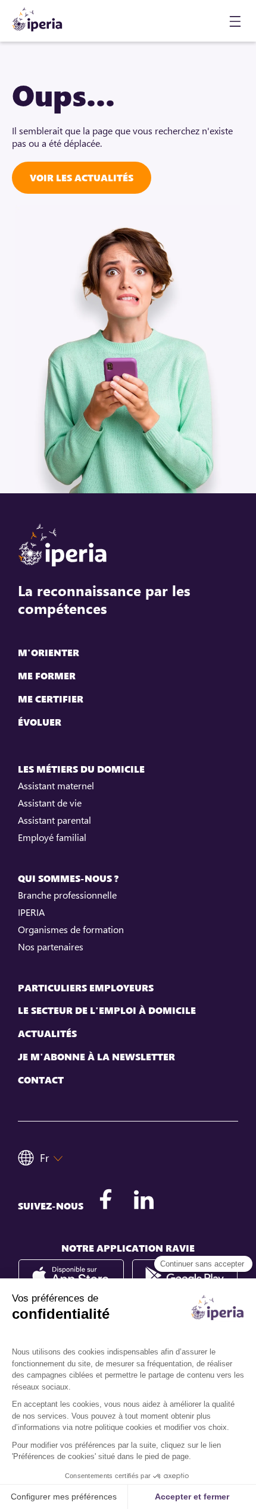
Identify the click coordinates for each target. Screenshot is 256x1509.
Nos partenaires (50, 947)
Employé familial (52, 837)
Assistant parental (54, 820)
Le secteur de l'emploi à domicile (107, 1010)
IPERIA (31, 912)
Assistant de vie (50, 803)
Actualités (47, 1034)
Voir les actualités (81, 177)
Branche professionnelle (67, 895)
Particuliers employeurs (86, 988)
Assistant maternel (56, 786)
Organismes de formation (71, 929)
